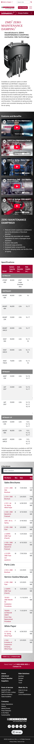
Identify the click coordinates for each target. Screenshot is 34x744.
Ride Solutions (23, 673)
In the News (5, 713)
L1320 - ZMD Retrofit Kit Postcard (8, 514)
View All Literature (11, 656)
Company (5, 701)
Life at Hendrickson (24, 694)
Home (3, 673)
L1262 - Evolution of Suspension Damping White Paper (8, 644)
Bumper (20, 678)
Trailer (20, 680)
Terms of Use (20, 741)
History (3, 706)
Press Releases (6, 711)
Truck (20, 683)
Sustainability (5, 715)
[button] (31, 7)
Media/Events (5, 708)
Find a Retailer (23, 7)
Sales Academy (6, 696)
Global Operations (7, 704)
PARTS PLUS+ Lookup (8, 692)
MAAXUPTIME (6, 690)
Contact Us (17, 666)
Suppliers (5, 681)
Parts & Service (7, 687)
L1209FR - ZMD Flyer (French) (7, 536)
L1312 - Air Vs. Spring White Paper (8, 505)
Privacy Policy (13, 741)
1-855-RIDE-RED (22, 664)
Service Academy (6, 694)
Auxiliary (21, 676)
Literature (5, 676)
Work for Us (23, 687)
